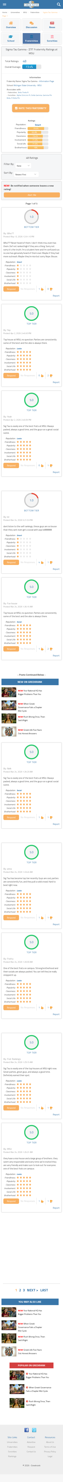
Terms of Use (50, 1446)
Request (31, 1446)
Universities (12, 1442)
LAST (44, 1290)
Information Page (46, 81)
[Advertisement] (31, 1248)
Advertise (31, 1442)
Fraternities (12, 1446)
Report (56, 295)
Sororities (12, 1451)
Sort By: (8, 173)
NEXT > (32, 1290)
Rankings (12, 1456)
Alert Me (32, 195)
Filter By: (9, 164)
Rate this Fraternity (31, 108)
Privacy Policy (50, 1451)
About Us (50, 1442)
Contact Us (31, 1451)
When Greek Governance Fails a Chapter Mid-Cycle (30, 707)
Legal (50, 1456)
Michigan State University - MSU (27, 85)
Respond (11, 289)
